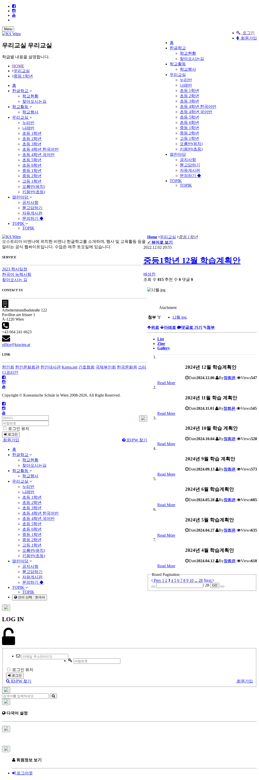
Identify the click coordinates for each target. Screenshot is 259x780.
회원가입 (248, 38)
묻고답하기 (190, 165)
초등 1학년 (189, 90)
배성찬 (149, 274)
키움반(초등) (191, 149)
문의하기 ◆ (190, 175)
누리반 (186, 80)
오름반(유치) (191, 144)
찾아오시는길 (192, 58)
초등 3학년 (189, 101)
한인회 (8, 367)
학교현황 (188, 53)
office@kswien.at (16, 344)
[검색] (53, 696)
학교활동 (178, 64)
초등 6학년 (189, 122)
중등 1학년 (189, 128)
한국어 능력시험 (16, 274)
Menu (8, 29)
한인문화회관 (27, 367)
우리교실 (178, 74)
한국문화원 (127, 367)
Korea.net (69, 367)
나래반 (186, 85)
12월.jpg (179, 317)
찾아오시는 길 (14, 280)
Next (208, 580)
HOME (18, 66)
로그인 (248, 33)
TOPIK (176, 181)
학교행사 (188, 69)
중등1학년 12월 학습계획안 (192, 260)
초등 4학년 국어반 (196, 112)
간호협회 (86, 367)
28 (201, 580)
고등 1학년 (189, 138)
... (196, 580)
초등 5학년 (189, 117)
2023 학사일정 (14, 269)
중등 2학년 (189, 133)
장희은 (230, 378)
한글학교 (178, 48)
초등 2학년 (189, 96)
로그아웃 (24, 773)
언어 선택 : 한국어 (31, 597)
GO (214, 585)
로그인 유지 (18, 428)
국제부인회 (106, 367)
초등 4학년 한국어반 (198, 106)
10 (191, 580)
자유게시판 (190, 170)
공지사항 (188, 160)
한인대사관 (50, 367)
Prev (157, 580)
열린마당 (178, 154)
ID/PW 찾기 (136, 440)
